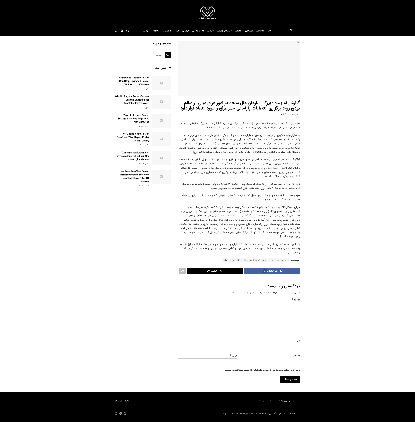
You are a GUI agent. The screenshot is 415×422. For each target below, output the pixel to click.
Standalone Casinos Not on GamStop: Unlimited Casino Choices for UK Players (134, 81)
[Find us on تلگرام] (122, 31)
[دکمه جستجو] (291, 31)
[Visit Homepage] (207, 13)
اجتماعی (260, 31)
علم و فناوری (198, 31)
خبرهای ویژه (286, 401)
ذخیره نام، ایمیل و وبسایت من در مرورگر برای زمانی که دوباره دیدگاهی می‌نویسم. (262, 370)
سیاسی (211, 31)
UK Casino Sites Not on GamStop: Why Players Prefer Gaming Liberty (133, 137)
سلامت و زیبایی (224, 31)
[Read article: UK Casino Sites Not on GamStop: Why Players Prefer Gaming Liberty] (161, 139)
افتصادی (249, 31)
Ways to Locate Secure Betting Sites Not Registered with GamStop (133, 118)
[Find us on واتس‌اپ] (116, 31)
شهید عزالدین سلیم (231, 260)
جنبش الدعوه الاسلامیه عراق (254, 260)
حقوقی (238, 31)
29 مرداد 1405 (144, 186)
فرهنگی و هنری (182, 31)
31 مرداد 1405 (144, 126)
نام (297, 341)
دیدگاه (296, 299)
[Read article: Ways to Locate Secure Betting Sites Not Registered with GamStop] (161, 121)
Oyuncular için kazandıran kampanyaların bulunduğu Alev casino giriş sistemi (133, 156)
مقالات (156, 31)
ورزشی (146, 31)
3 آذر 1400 (295, 114)
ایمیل (233, 355)
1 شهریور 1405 (144, 89)
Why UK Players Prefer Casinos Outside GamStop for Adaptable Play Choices (132, 100)
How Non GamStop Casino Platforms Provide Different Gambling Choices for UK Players (134, 176)
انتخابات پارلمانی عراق (278, 260)
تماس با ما (263, 401)
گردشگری (167, 31)
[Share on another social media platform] (182, 271)
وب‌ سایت (295, 355)
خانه (269, 31)
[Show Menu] (298, 31)
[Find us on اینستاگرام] (127, 31)
